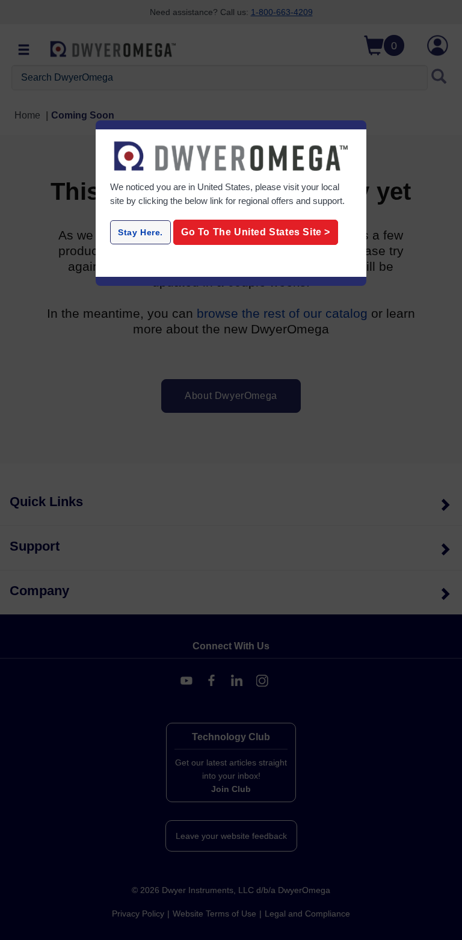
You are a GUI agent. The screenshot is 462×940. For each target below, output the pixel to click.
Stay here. (140, 232)
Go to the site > (255, 232)
